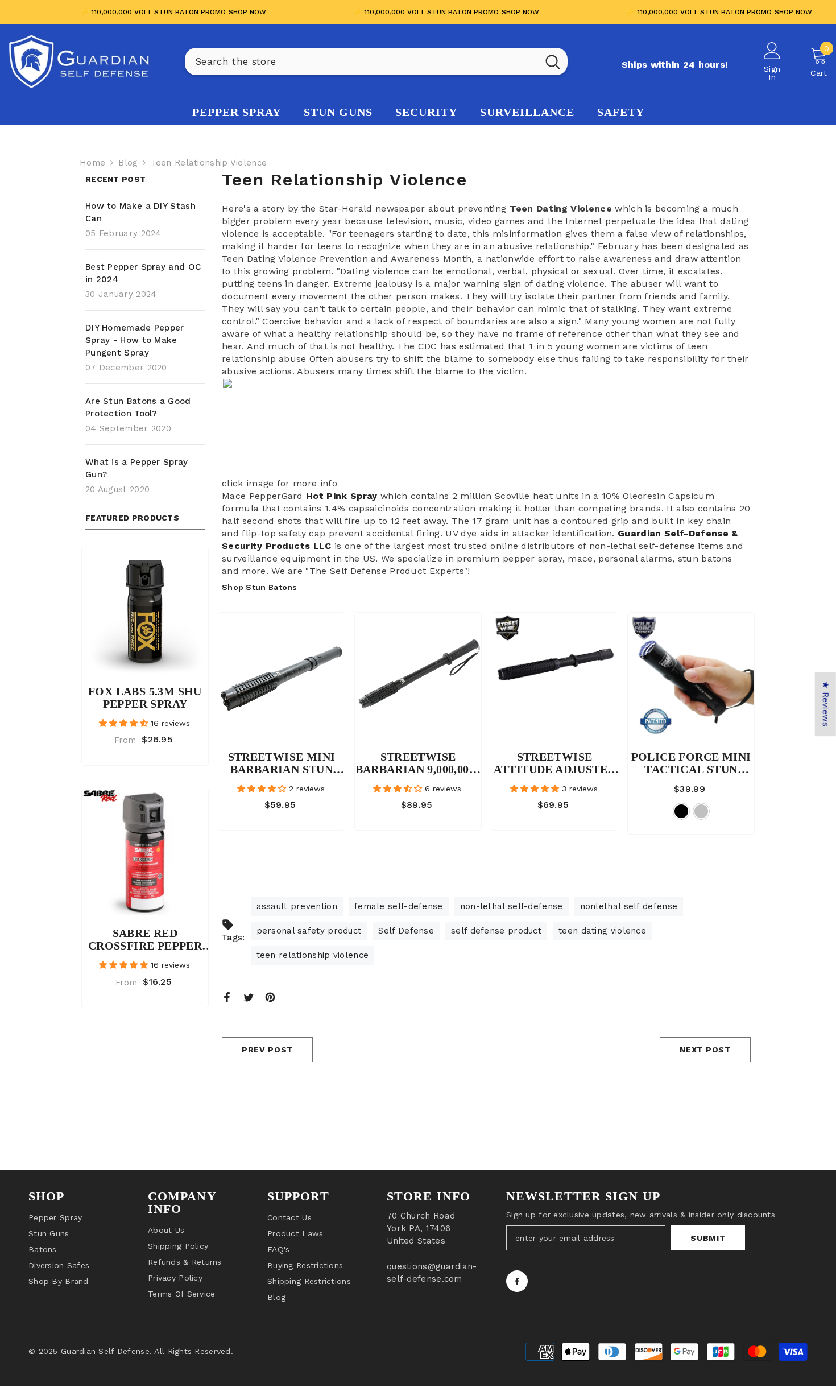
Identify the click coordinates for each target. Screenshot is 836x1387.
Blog (128, 163)
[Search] (376, 61)
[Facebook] (227, 997)
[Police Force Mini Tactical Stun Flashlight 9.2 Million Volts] (691, 676)
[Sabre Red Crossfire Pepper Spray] (145, 852)
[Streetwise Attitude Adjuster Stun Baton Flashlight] (554, 676)
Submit (707, 1237)
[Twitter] (248, 997)
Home (92, 163)
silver (701, 811)
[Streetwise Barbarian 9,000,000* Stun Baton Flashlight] (418, 676)
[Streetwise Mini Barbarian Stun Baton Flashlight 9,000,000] (281, 676)
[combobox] (361, 61)
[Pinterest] (270, 997)
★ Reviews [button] (826, 704)
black (681, 811)
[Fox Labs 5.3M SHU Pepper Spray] (145, 610)
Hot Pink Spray (341, 495)
